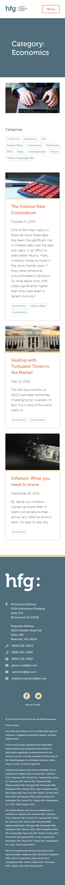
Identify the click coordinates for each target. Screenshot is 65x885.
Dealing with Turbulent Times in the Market (30, 366)
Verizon (54, 151)
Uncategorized (36, 151)
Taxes (20, 151)
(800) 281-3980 (22, 652)
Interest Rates (38, 305)
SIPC (16, 739)
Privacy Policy (12, 725)
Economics (19, 305)
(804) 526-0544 (22, 645)
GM (43, 139)
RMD (9, 151)
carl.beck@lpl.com (24, 672)
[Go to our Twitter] (38, 695)
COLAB (36, 704)
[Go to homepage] (32, 9)
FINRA (8, 739)
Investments (20, 312)
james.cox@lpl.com (24, 665)
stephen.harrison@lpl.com (29, 678)
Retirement (52, 145)
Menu (51, 9)
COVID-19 (13, 139)
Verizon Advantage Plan (20, 158)
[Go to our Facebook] (26, 695)
